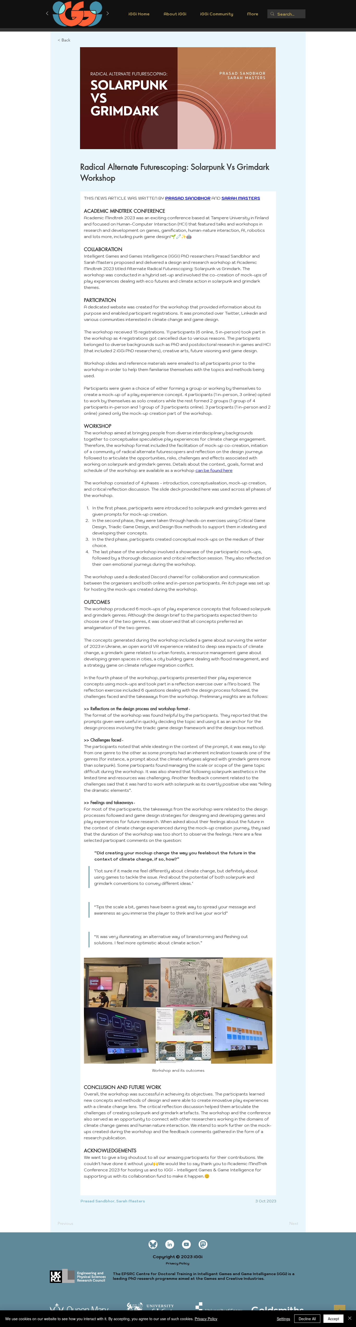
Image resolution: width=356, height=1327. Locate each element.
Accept (333, 1318)
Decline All (307, 1318)
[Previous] (47, 13)
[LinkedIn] (169, 1244)
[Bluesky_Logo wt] (153, 1244)
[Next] (107, 13)
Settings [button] (283, 1318)
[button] (175, 16)
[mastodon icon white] (203, 1244)
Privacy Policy (206, 1318)
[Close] (350, 1318)
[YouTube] (186, 1244)
